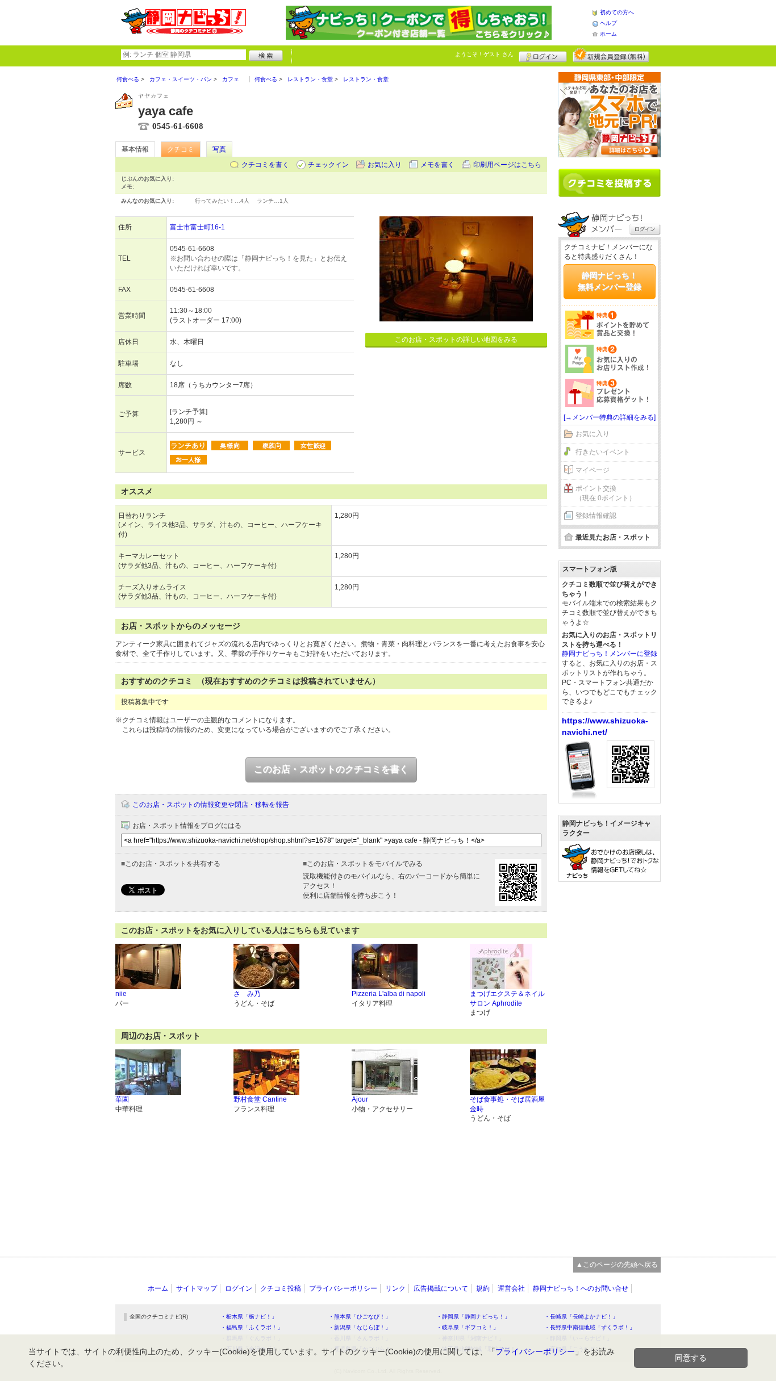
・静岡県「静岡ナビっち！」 (473, 1316)
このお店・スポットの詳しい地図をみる (456, 340)
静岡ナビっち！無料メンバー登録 (609, 281)
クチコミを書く (265, 165)
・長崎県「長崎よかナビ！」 (581, 1316)
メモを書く (437, 165)
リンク (395, 1288)
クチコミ (180, 149)
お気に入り (385, 165)
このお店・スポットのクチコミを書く (331, 769)
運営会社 (511, 1288)
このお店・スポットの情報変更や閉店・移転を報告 (210, 805)
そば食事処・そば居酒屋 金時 (507, 1104)
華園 (122, 1099)
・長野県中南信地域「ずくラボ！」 (589, 1327)
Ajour (360, 1099)
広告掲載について (441, 1288)
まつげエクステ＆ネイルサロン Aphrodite (507, 998)
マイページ (592, 470)
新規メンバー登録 (611, 55)
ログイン (543, 55)
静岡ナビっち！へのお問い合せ (580, 1288)
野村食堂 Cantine (260, 1099)
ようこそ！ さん (484, 54)
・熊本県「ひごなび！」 (359, 1316)
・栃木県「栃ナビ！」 (248, 1316)
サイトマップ (196, 1288)
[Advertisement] (609, 1063)
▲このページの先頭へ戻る (617, 1265)
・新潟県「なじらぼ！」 (359, 1327)
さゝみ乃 (247, 994)
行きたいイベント (602, 452)
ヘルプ (608, 23)
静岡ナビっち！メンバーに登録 (609, 654)
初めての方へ (617, 12)
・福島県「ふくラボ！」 (251, 1327)
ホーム (608, 34)
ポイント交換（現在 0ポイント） (605, 493)
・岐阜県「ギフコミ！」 (467, 1327)
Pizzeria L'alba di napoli (388, 994)
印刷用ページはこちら (507, 165)
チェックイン (328, 165)
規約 (483, 1288)
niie (121, 994)
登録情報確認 (595, 516)
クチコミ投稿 (280, 1288)
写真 (219, 149)
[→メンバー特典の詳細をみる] (610, 417)
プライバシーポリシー (343, 1288)
